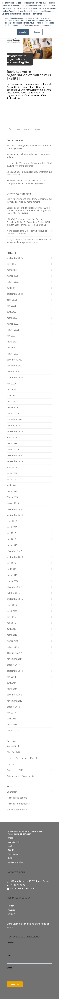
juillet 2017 (12, 527)
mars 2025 (12, 270)
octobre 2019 (13, 425)
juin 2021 (11, 335)
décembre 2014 (14, 652)
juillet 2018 (12, 473)
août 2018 (12, 467)
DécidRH (11, 850)
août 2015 (12, 605)
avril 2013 (11, 718)
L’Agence (12, 838)
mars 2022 (12, 318)
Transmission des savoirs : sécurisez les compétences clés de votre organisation (26, 182)
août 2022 (12, 299)
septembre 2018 (15, 461)
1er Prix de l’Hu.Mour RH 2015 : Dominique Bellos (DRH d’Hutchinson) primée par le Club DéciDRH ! (29, 210)
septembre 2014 (15, 671)
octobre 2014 (13, 664)
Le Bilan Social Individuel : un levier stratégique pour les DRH (29, 173)
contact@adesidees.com (22, 888)
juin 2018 (11, 479)
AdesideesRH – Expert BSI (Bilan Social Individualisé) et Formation (25, 832)
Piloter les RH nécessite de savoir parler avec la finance (29, 155)
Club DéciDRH (14, 752)
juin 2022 (11, 305)
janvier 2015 (13, 647)
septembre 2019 (15, 431)
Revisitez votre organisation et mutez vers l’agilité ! (29, 74)
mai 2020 (11, 389)
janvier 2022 (13, 329)
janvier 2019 (13, 449)
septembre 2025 (15, 258)
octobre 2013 (13, 706)
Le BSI (10, 846)
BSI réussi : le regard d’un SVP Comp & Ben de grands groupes (29, 147)
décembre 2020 (14, 359)
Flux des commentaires (18, 803)
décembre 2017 (14, 509)
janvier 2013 (13, 730)
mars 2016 (12, 575)
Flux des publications (17, 797)
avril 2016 (11, 569)
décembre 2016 (14, 551)
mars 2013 (12, 724)
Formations (13, 854)
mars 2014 (12, 688)
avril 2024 (11, 288)
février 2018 (12, 497)
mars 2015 (12, 634)
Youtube (11, 910)
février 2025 (12, 276)
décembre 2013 (14, 694)
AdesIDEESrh (13, 746)
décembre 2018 (14, 455)
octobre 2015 (13, 593)
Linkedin (11, 914)
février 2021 (12, 347)
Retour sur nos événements (20, 776)
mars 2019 (12, 443)
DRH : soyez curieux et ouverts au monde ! (27, 232)
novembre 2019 (14, 419)
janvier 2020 (13, 413)
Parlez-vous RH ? (15, 770)
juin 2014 (11, 676)
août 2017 (12, 521)
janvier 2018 (13, 503)
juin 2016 (11, 563)
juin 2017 (11, 533)
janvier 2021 (13, 353)
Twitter (11, 906)
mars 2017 (12, 545)
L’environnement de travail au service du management (29, 200)
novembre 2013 (14, 700)
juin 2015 (11, 617)
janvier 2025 (13, 281)
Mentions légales (15, 862)
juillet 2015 (12, 611)
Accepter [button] (22, 32)
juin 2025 (11, 264)
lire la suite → (13, 98)
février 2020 (12, 407)
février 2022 (12, 323)
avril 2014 (11, 682)
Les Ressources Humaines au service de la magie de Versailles (29, 241)
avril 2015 (11, 629)
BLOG (10, 858)
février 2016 (12, 581)
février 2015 (12, 641)
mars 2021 (12, 341)
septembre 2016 (15, 557)
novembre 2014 (14, 658)
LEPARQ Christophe (16, 198)
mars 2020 (12, 401)
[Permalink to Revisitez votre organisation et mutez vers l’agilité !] (29, 50)
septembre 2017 (15, 515)
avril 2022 (11, 311)
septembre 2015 (15, 599)
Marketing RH (14, 842)
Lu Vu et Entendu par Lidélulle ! (22, 758)
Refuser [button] (36, 32)
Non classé (12, 764)
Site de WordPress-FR (17, 809)
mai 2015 (11, 623)
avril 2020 (11, 395)
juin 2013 (11, 712)
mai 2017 (11, 539)
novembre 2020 (14, 365)
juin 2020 (11, 383)
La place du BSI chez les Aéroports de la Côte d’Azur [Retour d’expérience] (29, 164)
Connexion (12, 791)
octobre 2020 (13, 371)
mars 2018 (12, 491)
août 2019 (12, 437)
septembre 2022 (15, 294)
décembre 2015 (14, 587)
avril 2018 (11, 485)
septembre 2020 (15, 377)
